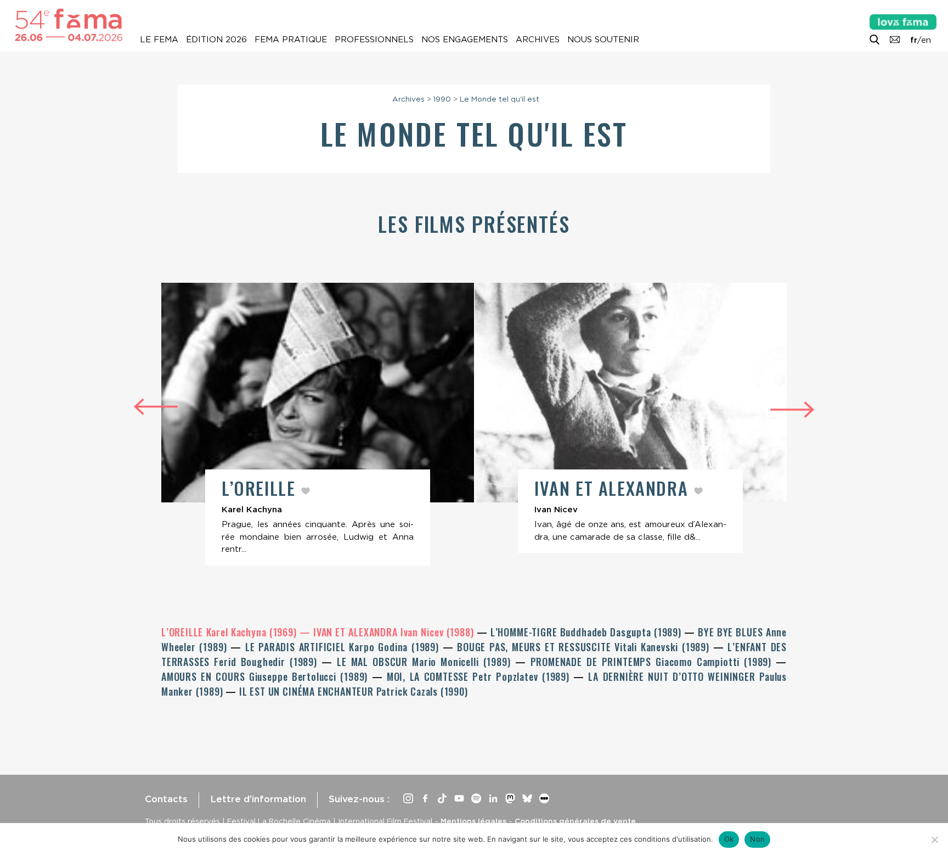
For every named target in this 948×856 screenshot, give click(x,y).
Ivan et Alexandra (613, 488)
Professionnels (374, 39)
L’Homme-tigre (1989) (587, 632)
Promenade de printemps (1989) (653, 661)
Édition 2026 (216, 39)
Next (792, 411)
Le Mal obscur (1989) (426, 661)
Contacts (166, 798)
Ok (729, 839)
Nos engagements (464, 39)
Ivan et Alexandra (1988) (395, 632)
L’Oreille (261, 488)
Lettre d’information (258, 798)
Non (757, 839)
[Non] (934, 839)
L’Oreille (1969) (230, 632)
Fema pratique (291, 39)
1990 (442, 98)
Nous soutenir (603, 39)
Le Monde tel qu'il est (499, 98)
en (926, 40)
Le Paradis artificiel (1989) (344, 647)
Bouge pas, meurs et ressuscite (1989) (585, 647)
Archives (538, 39)
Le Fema (159, 39)
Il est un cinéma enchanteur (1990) (353, 691)
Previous (156, 405)
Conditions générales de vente (575, 820)
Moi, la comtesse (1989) (480, 676)
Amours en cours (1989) (266, 676)
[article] (317, 424)
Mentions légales (473, 820)
